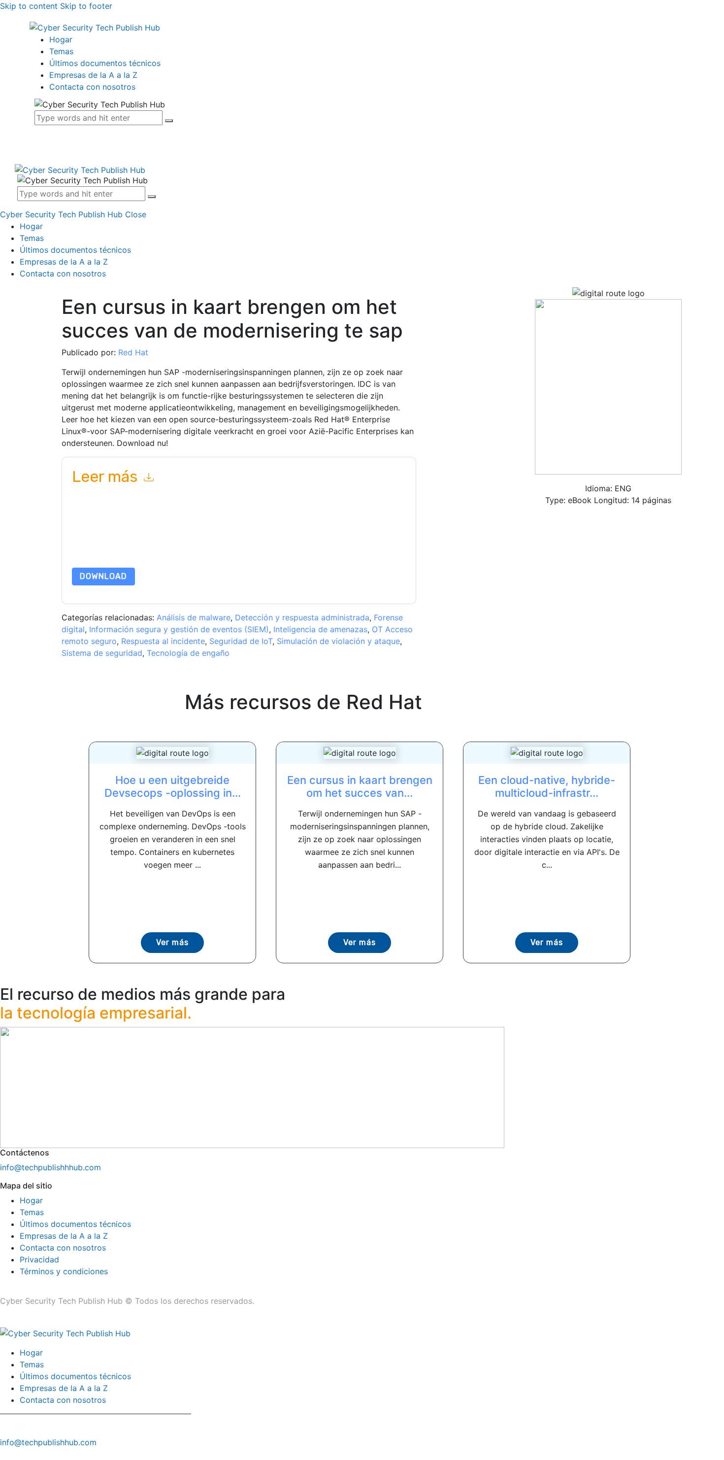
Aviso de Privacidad (129, 544)
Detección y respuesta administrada (302, 617)
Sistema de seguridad (102, 653)
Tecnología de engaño (188, 653)
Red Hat (133, 352)
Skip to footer (86, 6)
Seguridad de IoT (240, 641)
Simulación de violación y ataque (338, 641)
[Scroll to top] (5, 1454)
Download (103, 576)
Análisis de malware (193, 617)
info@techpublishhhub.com (50, 1167)
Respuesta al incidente (163, 641)
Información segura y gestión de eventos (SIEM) (179, 629)
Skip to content (29, 6)
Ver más (172, 942)
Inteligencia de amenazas (320, 629)
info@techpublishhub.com (48, 1442)
